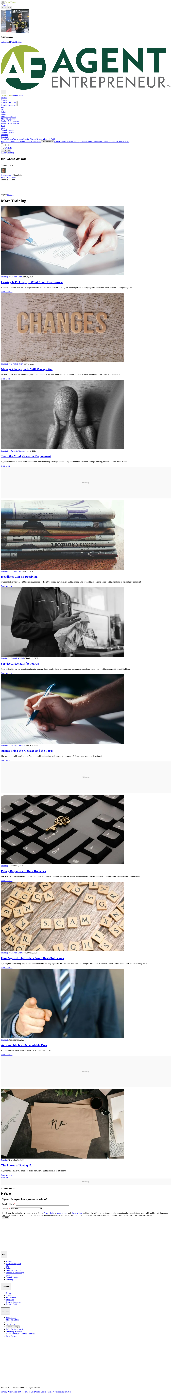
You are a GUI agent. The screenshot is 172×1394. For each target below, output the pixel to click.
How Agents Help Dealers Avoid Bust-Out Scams (32, 958)
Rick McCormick (18, 745)
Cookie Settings (47, 142)
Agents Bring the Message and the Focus (27, 750)
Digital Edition (16, 42)
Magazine (26, 139)
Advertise (28, 141)
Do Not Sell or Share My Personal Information (52, 1392)
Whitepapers (17, 139)
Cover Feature (10, 2)
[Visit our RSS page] (7, 1194)
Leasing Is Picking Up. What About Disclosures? (32, 282)
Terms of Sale (28, 1392)
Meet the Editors (17, 141)
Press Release (123, 141)
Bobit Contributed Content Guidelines (103, 141)
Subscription (6, 141)
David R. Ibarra (17, 364)
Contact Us (36, 141)
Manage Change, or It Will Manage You (27, 369)
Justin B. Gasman (18, 451)
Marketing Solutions (80, 141)
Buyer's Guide (50, 139)
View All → (6, 1177)
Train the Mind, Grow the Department (26, 456)
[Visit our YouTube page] (10, 1194)
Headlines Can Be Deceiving (19, 576)
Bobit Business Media (63, 141)
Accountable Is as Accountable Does (24, 1045)
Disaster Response (8, 102)
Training (4, 135)
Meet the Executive (8, 116)
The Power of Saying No (16, 1165)
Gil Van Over (16, 277)
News (18, 2)
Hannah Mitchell (17, 658)
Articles (24, 2)
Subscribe (5, 42)
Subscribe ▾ (6, 7)
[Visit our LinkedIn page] (2, 1194)
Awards (4, 98)
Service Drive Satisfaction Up (20, 663)
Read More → (6, 292)
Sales (3, 126)
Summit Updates (7, 130)
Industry (4, 112)
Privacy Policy (7, 1392)
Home (3, 153)
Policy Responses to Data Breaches (23, 871)
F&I (2, 107)
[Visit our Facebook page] (5, 1194)
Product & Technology (10, 121)
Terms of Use (18, 1392)
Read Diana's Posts (8, 177)
